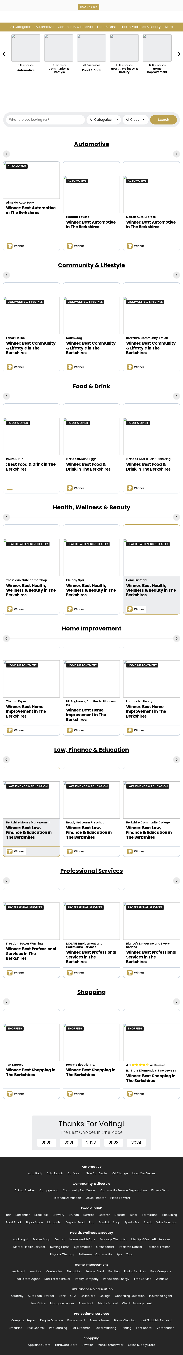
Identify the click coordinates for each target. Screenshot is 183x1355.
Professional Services (91, 871)
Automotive (91, 144)
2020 (47, 1143)
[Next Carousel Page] (178, 54)
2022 (91, 1143)
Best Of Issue (88, 7)
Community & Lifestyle (91, 265)
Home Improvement (91, 628)
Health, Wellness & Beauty (91, 507)
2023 (113, 1143)
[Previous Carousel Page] (4, 54)
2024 (136, 1143)
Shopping (91, 992)
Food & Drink (91, 386)
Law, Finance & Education (91, 750)
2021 (69, 1143)
